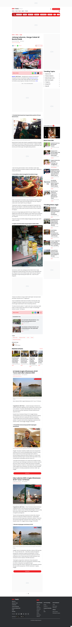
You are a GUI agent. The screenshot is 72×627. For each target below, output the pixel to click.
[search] (51, 9)
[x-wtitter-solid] (38, 73)
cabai (36, 81)
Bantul (13, 76)
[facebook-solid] (35, 73)
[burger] (59, 11)
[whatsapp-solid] (33, 73)
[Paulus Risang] (13, 344)
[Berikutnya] (43, 417)
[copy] (41, 73)
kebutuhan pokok (34, 78)
